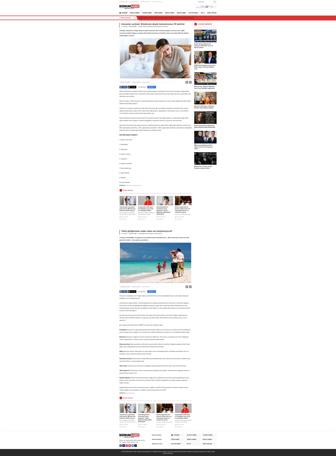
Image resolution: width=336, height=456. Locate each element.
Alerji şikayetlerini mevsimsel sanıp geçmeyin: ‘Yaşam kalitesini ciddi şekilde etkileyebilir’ (163, 210)
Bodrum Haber (136, 82)
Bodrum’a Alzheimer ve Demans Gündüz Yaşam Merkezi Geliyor (204, 107)
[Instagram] (126, 445)
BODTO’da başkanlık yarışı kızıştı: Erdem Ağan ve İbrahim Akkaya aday (204, 67)
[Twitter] (123, 445)
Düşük (126, 185)
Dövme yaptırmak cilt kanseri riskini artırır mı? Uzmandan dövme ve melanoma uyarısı (182, 209)
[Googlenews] (132, 445)
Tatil (133, 393)
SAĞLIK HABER (133, 26)
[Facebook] (120, 445)
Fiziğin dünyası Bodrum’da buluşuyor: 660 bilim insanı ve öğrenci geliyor (162, 18)
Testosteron (135, 185)
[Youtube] (129, 445)
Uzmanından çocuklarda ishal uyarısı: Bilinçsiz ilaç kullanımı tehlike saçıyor (127, 208)
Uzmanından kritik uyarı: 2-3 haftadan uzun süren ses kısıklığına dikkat (145, 208)
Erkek (130, 185)
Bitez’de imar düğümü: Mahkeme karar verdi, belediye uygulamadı (204, 87)
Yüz (141, 185)
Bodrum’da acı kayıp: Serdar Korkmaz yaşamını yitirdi (203, 167)
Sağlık (130, 393)
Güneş (126, 393)
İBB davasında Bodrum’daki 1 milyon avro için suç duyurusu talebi (203, 147)
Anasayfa (125, 26)
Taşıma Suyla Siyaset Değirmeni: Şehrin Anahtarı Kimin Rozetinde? (204, 126)
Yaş (139, 185)
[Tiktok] (135, 445)
